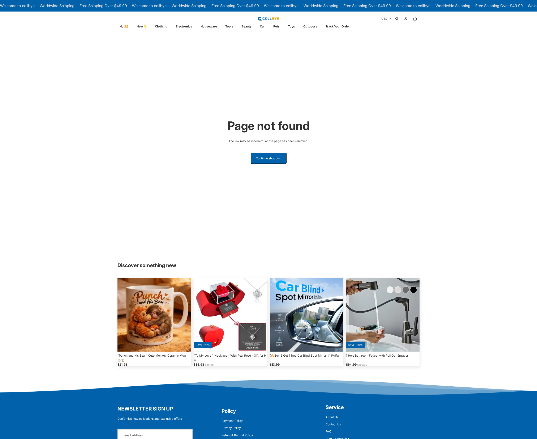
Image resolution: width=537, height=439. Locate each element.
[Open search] (396, 18)
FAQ (328, 431)
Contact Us (333, 424)
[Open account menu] (405, 18)
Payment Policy (232, 420)
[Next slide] (185, 314)
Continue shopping (269, 158)
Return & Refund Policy (237, 435)
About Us (332, 417)
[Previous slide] (123, 314)
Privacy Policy (231, 428)
